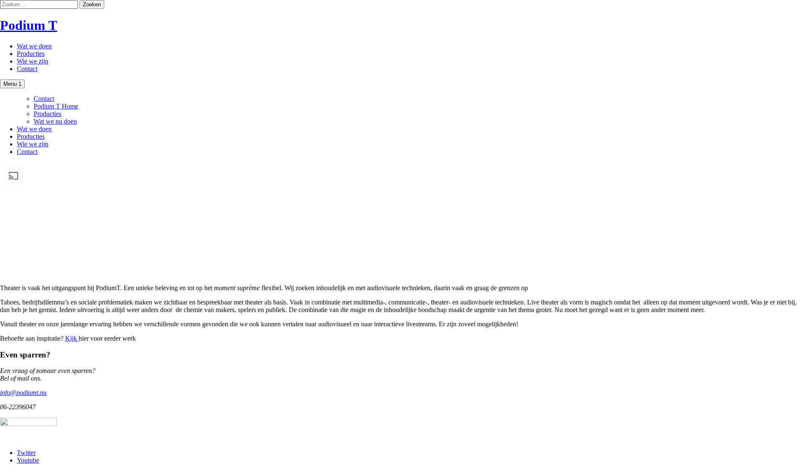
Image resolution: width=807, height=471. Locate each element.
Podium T (28, 25)
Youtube (28, 460)
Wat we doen (34, 46)
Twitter (26, 452)
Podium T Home (56, 106)
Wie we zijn (32, 61)
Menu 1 (12, 84)
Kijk (72, 338)
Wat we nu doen (55, 121)
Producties (31, 53)
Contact (27, 68)
